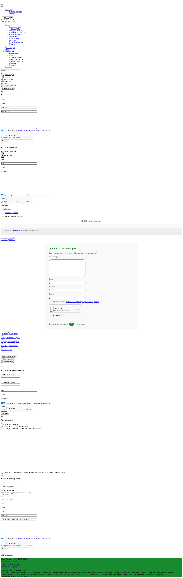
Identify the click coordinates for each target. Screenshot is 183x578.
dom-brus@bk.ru (12, 561)
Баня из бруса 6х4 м (8, 238)
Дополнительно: (7, 176)
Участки (12, 44)
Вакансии (12, 65)
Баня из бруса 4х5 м (8, 240)
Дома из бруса (14, 29)
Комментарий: (54, 257)
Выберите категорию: (9, 151)
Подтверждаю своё (27, 130)
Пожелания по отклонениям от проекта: (15, 519)
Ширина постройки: (8, 382)
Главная (8, 209)
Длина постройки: (8, 374)
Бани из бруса (14, 36)
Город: (3, 103)
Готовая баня (23, 426)
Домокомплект (9, 426)
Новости (12, 55)
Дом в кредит (10, 48)
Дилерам (12, 63)
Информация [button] (10, 51)
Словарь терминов (16, 61)
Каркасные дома (15, 27)
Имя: (3, 99)
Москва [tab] (12, 13)
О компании (13, 53)
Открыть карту (6, 350)
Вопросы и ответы (16, 59)
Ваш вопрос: (5, 111)
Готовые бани (14, 38)
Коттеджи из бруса (16, 31)
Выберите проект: (8, 155)
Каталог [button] (8, 25)
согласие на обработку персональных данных (34, 130)
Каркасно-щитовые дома (18, 32)
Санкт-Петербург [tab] (15, 12)
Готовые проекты (11, 46)
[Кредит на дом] (7, 555)
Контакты (8, 67)
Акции (7, 50)
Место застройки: (7, 499)
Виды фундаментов (16, 42)
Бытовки (12, 40)
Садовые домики (15, 34)
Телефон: (4, 107)
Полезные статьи (15, 57)
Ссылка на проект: (7, 491)
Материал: (4, 495)
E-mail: (4, 163)
